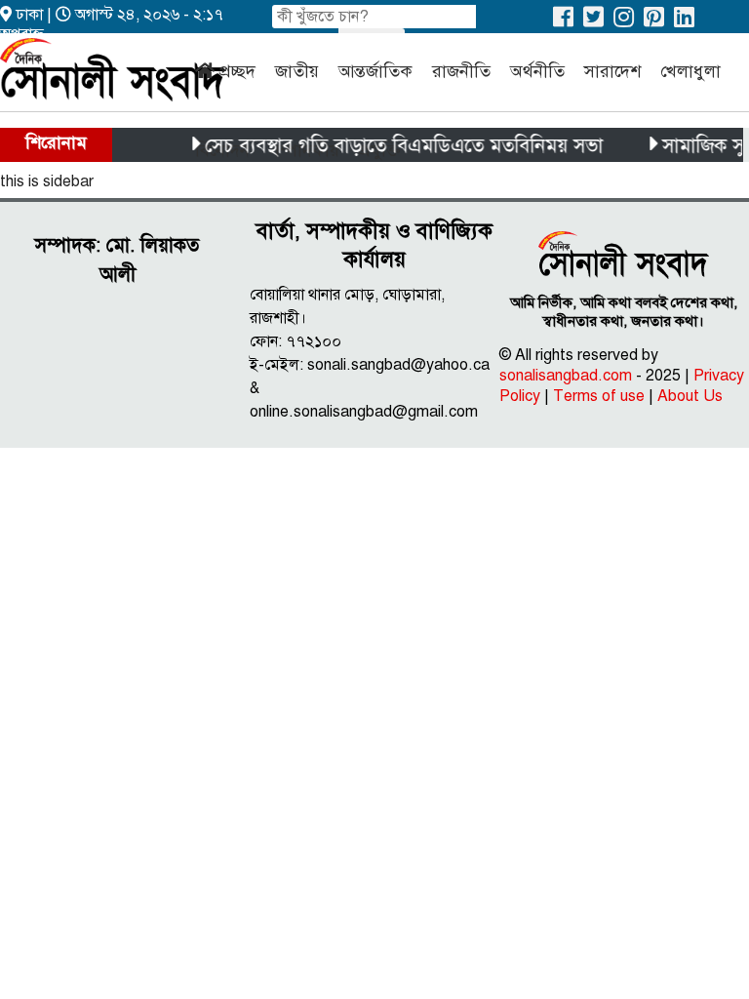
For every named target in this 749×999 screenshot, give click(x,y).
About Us (690, 396)
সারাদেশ (612, 71)
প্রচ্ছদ (237, 71)
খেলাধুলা (690, 71)
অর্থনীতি (537, 71)
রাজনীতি (461, 71)
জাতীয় (297, 71)
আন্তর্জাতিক (375, 71)
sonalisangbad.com (565, 375)
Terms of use (599, 396)
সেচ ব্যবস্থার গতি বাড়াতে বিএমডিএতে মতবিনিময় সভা (396, 146)
